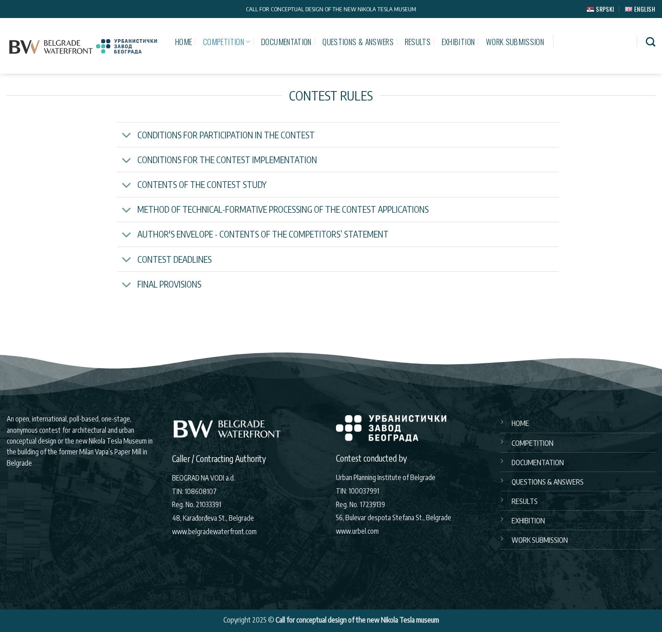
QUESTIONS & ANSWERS (358, 41)
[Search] (650, 42)
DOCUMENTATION (286, 41)
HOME (183, 41)
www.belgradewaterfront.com (214, 531)
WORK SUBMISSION (515, 41)
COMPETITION (223, 41)
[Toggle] (126, 136)
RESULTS (418, 41)
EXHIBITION (458, 41)
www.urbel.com (357, 531)
